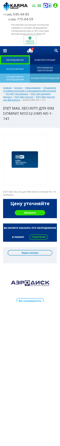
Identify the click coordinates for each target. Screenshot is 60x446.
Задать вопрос (30, 252)
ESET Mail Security (23, 96)
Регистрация (55, 5)
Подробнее (39, 237)
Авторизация (49, 5)
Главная (7, 87)
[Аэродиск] (30, 283)
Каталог (18, 87)
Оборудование (33, 87)
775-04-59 (20, 19)
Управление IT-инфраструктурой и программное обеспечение (29, 89)
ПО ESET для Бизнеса (17, 93)
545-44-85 (16, 14)
